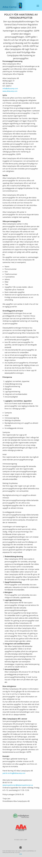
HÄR (20, 854)
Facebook (21, 848)
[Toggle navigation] (38, 6)
